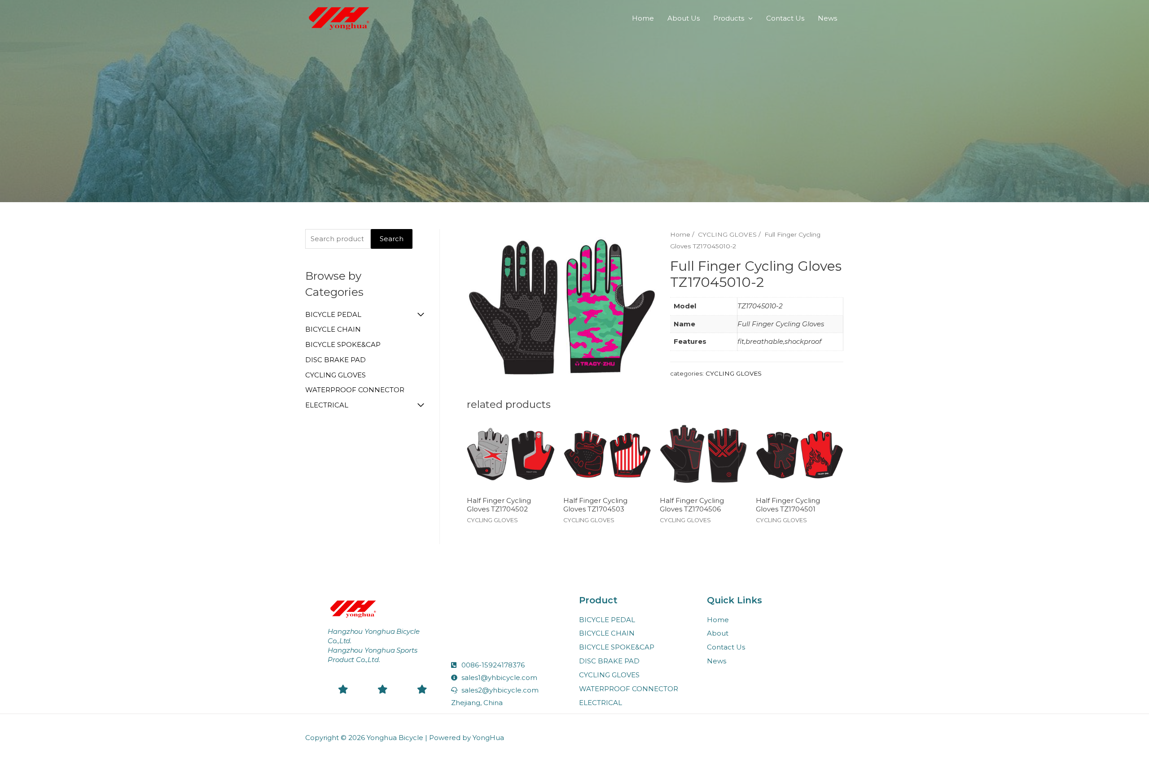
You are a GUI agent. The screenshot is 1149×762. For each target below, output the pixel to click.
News (827, 18)
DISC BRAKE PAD (335, 359)
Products (728, 18)
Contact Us (785, 18)
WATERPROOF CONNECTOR (354, 389)
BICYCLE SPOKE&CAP (343, 344)
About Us (683, 18)
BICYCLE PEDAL (333, 314)
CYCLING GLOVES (335, 375)
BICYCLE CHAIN (333, 329)
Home (643, 18)
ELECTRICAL (326, 405)
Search (391, 238)
